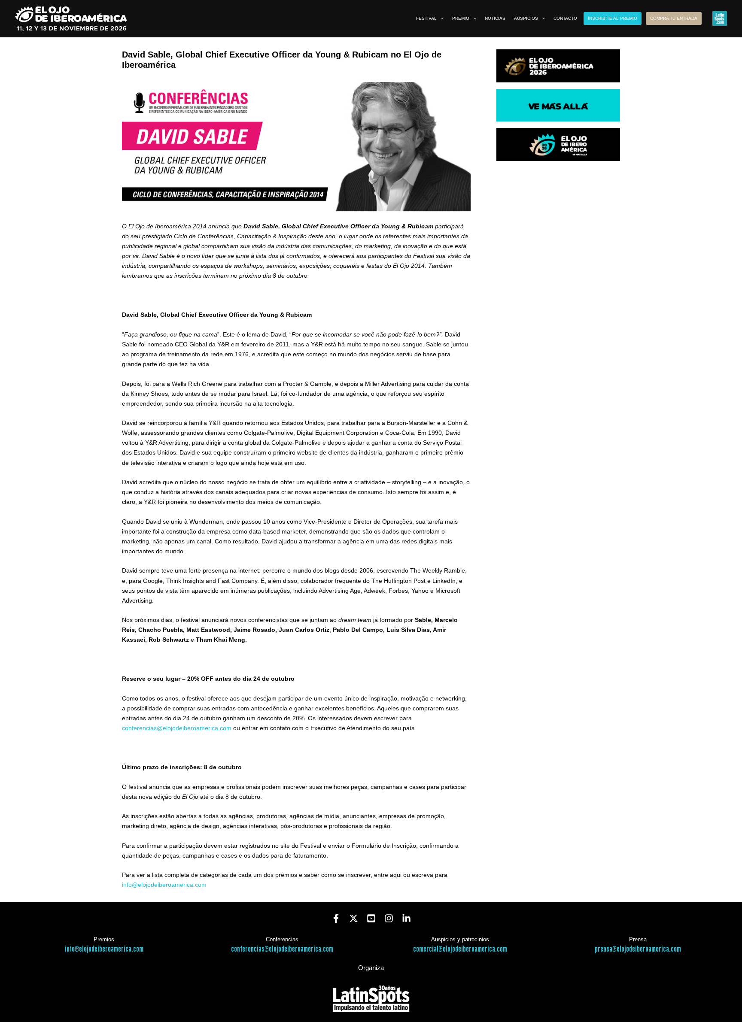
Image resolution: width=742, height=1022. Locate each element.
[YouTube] (371, 918)
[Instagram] (388, 918)
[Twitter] (353, 918)
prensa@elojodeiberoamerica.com (638, 949)
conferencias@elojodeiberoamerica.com (176, 728)
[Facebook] (336, 918)
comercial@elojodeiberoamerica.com (460, 949)
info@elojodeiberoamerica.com (164, 884)
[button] (440, 18)
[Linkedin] (406, 918)
